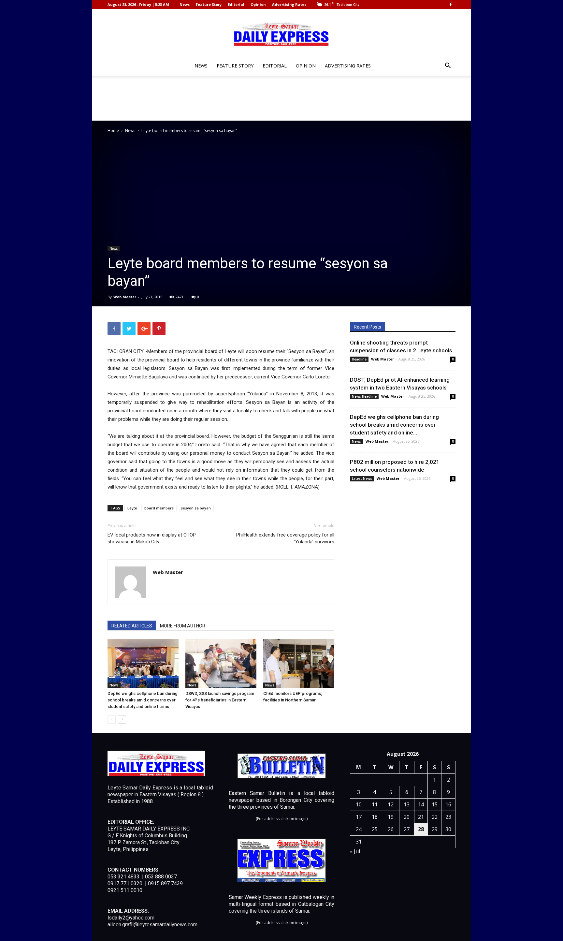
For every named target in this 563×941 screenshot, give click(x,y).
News (185, 4)
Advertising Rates (289, 4)
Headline (359, 359)
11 (375, 804)
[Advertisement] (281, 98)
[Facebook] (450, 4)
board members (159, 508)
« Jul (355, 851)
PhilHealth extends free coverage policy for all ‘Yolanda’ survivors (285, 538)
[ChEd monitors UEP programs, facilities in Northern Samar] (298, 663)
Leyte (132, 508)
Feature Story (209, 4)
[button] (447, 66)
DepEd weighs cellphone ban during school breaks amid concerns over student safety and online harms (143, 700)
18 (375, 816)
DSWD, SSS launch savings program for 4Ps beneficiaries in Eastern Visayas (219, 700)
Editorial (236, 4)
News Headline (364, 396)
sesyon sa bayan (196, 508)
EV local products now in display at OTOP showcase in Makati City (152, 538)
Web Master (124, 296)
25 (375, 829)
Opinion (258, 4)
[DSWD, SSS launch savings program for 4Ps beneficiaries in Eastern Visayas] (220, 663)
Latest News (362, 478)
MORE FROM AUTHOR (182, 625)
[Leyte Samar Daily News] (281, 33)
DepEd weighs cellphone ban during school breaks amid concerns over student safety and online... (394, 425)
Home (113, 130)
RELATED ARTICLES (131, 625)
